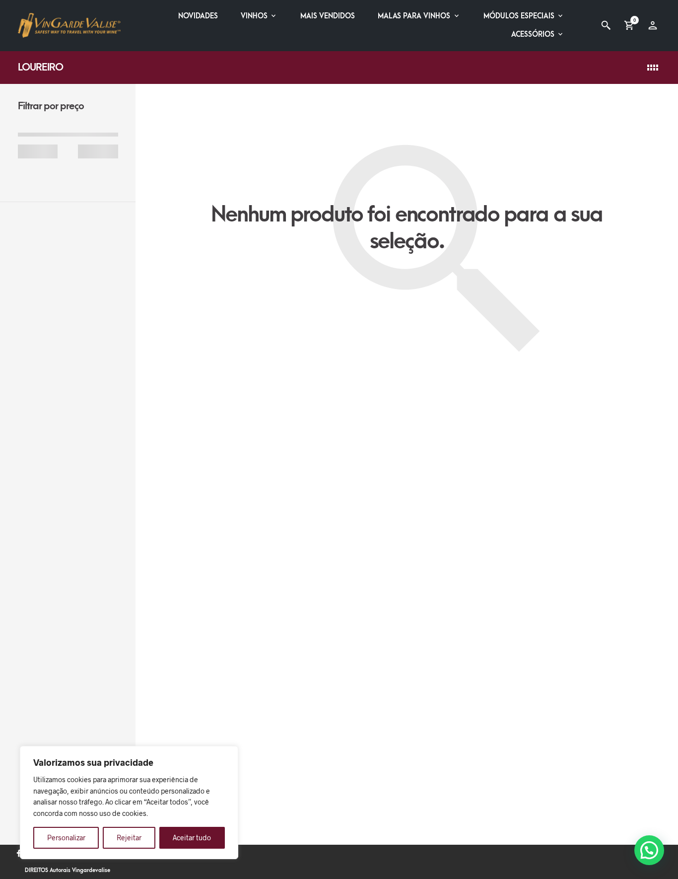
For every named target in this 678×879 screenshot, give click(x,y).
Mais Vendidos (327, 16)
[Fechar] (228, 754)
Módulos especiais (518, 16)
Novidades (198, 16)
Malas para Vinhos (414, 16)
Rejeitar (129, 837)
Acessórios (532, 34)
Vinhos (254, 16)
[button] (649, 850)
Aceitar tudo (192, 837)
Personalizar (66, 837)
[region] (129, 802)
